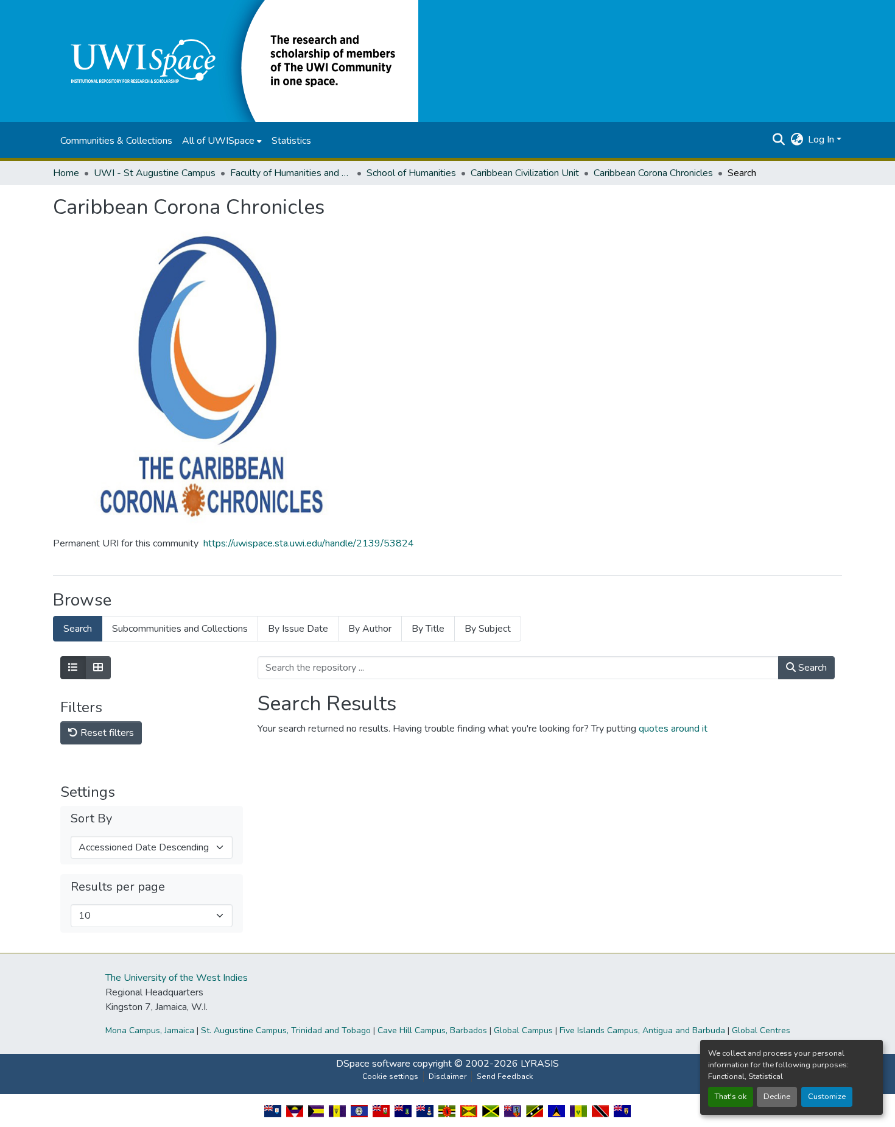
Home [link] (66, 173)
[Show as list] (73, 667)
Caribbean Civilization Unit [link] (525, 173)
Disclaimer (447, 1076)
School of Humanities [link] (411, 173)
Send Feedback (505, 1076)
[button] (235, 60)
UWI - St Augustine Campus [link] (155, 173)
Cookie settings (390, 1076)
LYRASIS (540, 1063)
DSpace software (373, 1063)
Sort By (91, 818)
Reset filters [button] (106, 733)
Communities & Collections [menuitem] (116, 140)
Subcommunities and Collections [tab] (180, 628)
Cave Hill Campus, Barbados (432, 1030)
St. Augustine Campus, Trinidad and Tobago (286, 1030)
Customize (827, 1096)
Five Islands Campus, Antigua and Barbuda (642, 1030)
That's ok (730, 1096)
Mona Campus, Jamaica (149, 1030)
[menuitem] (222, 140)
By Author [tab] (369, 628)
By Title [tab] (428, 628)
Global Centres (761, 1030)
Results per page (118, 887)
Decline (776, 1096)
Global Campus (523, 1030)
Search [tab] (77, 628)
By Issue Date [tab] (298, 628)
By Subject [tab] (488, 628)
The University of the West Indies (176, 977)
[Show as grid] (98, 667)
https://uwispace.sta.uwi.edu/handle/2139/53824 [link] (308, 543)
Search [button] (811, 667)
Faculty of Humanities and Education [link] (291, 173)
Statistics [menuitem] (291, 140)
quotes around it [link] (673, 728)
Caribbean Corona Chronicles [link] (653, 173)
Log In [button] (822, 139)
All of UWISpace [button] (218, 140)
